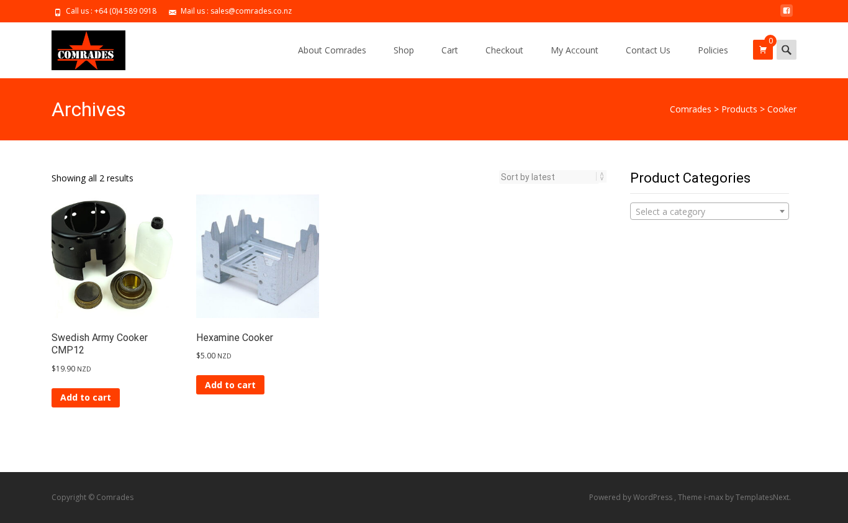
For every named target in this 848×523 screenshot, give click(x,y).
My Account (574, 50)
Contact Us (648, 50)
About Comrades (332, 50)
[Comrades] (78, 47)
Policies (713, 50)
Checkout (504, 50)
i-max (714, 497)
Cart (449, 50)
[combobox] (709, 211)
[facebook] (786, 15)
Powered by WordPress (631, 497)
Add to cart (85, 397)
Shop (404, 50)
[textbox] (709, 212)
